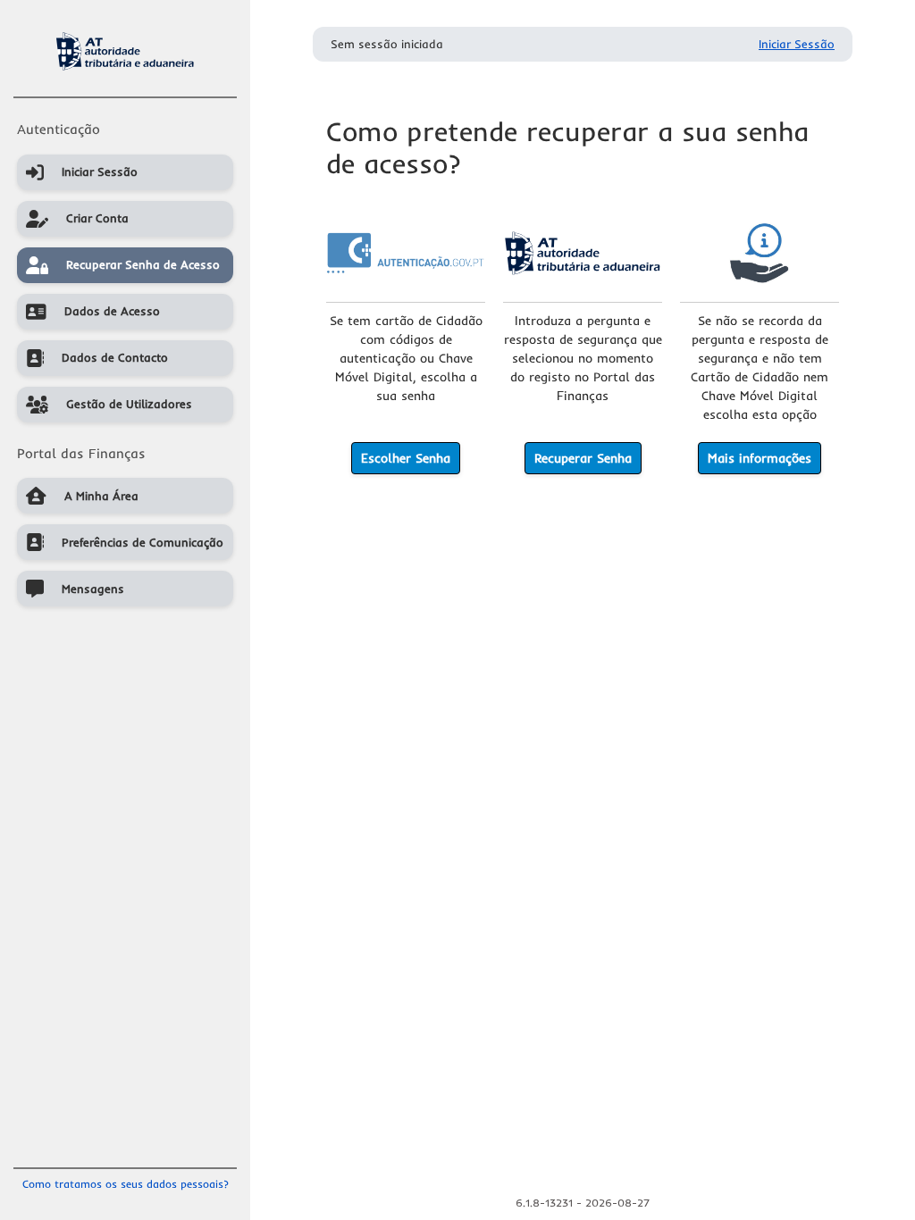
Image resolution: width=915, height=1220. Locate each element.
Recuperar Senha (583, 458)
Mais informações (759, 458)
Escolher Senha (405, 458)
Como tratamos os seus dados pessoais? (125, 1184)
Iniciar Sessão (797, 44)
